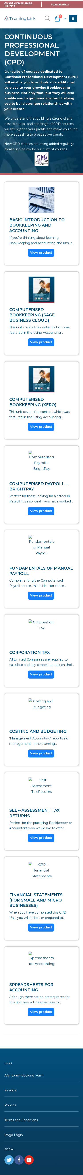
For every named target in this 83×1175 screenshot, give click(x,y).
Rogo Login (13, 1135)
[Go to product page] (41, 200)
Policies (10, 1105)
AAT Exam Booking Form (24, 1075)
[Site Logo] (20, 18)
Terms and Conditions (21, 1120)
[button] (47, 18)
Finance (10, 1090)
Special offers (60, 4)
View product (41, 253)
